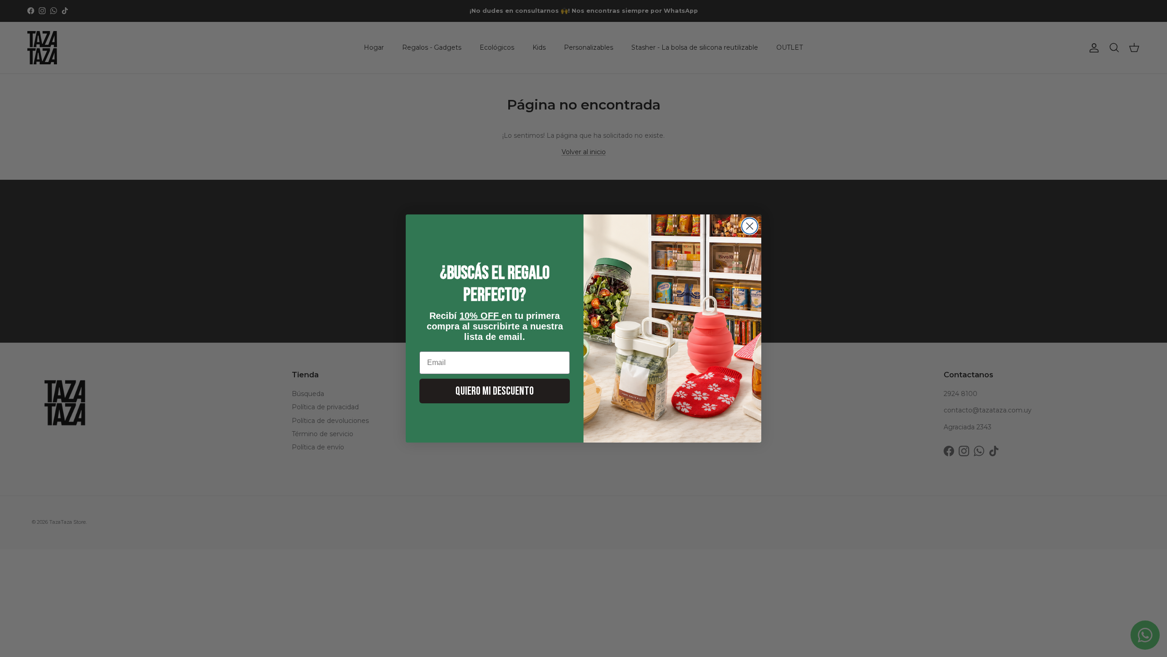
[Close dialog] (750, 226)
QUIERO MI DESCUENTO (494, 391)
